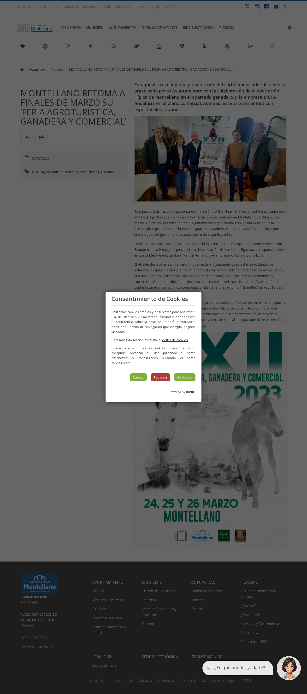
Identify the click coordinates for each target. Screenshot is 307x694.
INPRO (190, 392)
